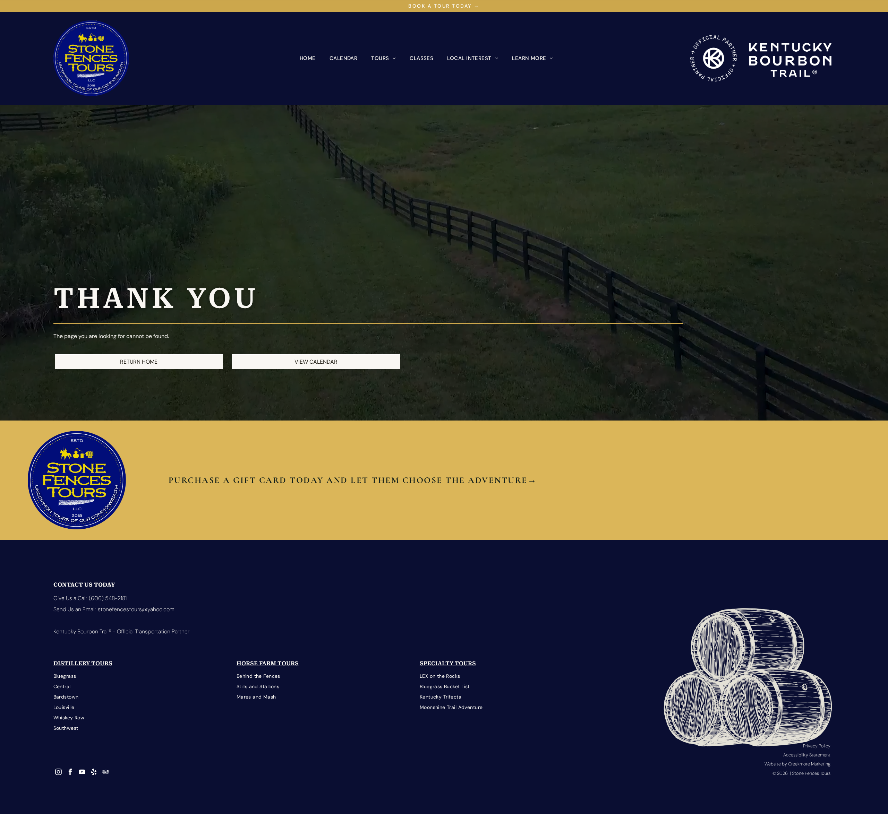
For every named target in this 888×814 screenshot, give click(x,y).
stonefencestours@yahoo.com (136, 609)
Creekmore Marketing (809, 764)
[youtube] (82, 773)
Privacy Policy (816, 746)
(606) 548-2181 (108, 598)
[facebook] (70, 773)
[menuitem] (308, 58)
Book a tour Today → (444, 6)
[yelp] (94, 773)
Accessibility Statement (806, 755)
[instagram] (58, 773)
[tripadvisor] (106, 773)
